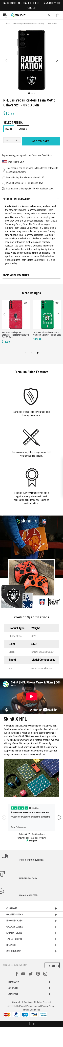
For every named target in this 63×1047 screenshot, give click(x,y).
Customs (11, 908)
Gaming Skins (14, 914)
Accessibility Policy (16, 1006)
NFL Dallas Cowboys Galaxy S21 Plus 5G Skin (30, 333)
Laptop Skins (14, 932)
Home (8, 23)
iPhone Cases (14, 920)
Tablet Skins (14, 939)
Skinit (18, 15)
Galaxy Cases (14, 926)
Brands (10, 945)
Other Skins (13, 951)
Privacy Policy (47, 1006)
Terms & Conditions (31, 1010)
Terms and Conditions (42, 155)
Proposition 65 (33, 1006)
